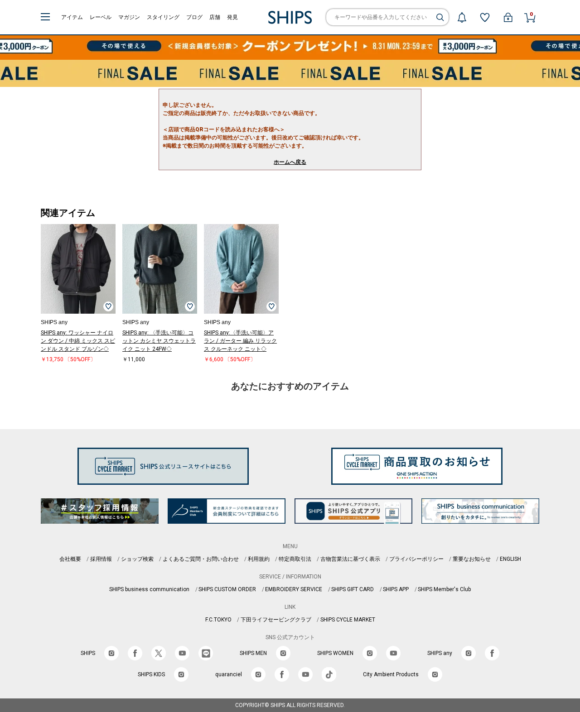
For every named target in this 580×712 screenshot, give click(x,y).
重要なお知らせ (472, 559)
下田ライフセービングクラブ (276, 619)
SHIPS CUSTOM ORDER (227, 589)
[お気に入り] (485, 17)
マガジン (129, 17)
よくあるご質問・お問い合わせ (201, 559)
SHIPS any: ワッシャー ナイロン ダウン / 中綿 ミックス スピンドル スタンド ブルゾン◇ (78, 341)
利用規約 (259, 559)
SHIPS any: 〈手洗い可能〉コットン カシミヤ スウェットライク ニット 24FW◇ (159, 341)
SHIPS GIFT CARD (352, 589)
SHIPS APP (396, 589)
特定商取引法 (295, 559)
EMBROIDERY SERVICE (293, 589)
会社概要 (70, 559)
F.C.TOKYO (218, 619)
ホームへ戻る (290, 162)
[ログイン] (508, 17)
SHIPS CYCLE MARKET (347, 619)
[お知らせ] (462, 17)
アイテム (72, 17)
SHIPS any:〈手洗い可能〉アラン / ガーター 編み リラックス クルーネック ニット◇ (240, 341)
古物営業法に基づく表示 (350, 559)
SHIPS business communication (149, 589)
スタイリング (163, 17)
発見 (232, 17)
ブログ (194, 17)
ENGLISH (510, 559)
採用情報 (101, 559)
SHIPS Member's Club (444, 589)
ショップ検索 (137, 559)
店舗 (214, 17)
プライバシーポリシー (416, 559)
